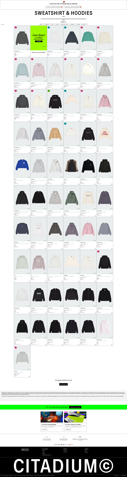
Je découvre (68, 429)
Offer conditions (52, 475)
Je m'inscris (44, 429)
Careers (2, 475)
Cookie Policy (10, 475)
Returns (43, 450)
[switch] (28, 449)
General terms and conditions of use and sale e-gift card (41, 475)
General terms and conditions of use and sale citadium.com (25, 475)
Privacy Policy (15, 475)
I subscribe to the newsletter (75, 407)
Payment (43, 453)
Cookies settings (6, 475)
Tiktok (86, 450)
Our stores (65, 450)
